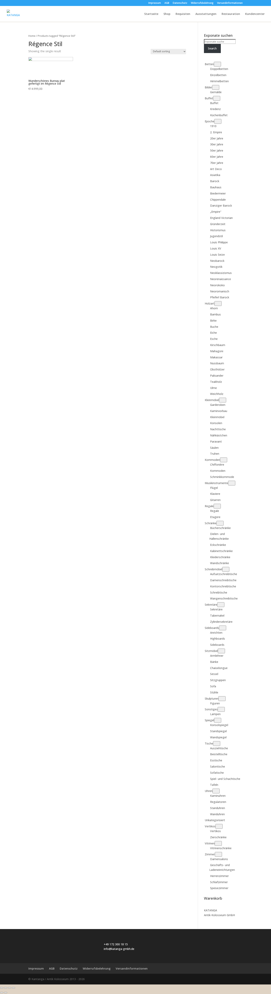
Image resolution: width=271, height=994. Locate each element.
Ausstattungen (205, 14)
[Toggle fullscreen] (9, 987)
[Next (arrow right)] (5, 992)
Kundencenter (255, 14)
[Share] (5, 987)
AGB (166, 3)
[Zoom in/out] (13, 987)
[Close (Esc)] (1, 987)
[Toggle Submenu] (217, 64)
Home (32, 36)
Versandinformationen (230, 3)
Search (212, 48)
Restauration (231, 14)
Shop (166, 14)
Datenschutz (180, 3)
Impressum (154, 3)
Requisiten (183, 14)
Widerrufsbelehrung (202, 3)
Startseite (151, 14)
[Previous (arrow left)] (1, 992)
